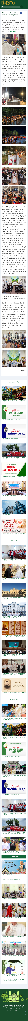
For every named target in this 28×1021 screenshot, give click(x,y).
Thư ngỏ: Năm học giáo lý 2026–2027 (11, 419)
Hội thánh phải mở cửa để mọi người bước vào (13, 936)
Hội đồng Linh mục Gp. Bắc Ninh (10, 898)
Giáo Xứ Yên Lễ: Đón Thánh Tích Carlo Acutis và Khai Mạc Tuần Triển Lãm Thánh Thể (14, 852)
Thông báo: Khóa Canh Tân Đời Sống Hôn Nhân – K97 (14, 534)
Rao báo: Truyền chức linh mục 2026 (11, 438)
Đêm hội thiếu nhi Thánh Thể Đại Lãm (11, 879)
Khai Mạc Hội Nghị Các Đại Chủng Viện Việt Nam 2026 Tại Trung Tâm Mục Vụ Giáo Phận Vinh (14, 655)
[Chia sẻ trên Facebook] (21, 13)
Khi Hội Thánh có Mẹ (7, 874)
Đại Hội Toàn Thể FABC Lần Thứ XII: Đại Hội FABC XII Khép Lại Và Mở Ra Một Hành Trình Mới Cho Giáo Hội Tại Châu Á (14, 675)
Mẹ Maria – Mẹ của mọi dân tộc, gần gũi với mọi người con (14, 401)
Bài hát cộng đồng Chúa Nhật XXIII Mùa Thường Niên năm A (14, 477)
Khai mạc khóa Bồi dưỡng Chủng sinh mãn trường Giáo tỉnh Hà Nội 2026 (14, 560)
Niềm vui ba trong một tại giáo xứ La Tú (12, 917)
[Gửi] (21, 6)
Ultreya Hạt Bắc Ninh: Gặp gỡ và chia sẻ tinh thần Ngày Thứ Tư (14, 776)
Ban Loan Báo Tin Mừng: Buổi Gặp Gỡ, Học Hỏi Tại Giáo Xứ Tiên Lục (14, 496)
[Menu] (26, 7)
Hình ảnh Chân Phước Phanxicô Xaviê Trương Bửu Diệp (14, 693)
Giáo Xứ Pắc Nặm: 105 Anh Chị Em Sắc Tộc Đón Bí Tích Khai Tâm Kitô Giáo (14, 719)
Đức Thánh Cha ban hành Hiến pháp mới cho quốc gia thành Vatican (14, 598)
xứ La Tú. (13, 31)
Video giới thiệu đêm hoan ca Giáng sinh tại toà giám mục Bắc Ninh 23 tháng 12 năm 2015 (14, 975)
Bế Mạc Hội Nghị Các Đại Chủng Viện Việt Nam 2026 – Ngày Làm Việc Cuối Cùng (13, 617)
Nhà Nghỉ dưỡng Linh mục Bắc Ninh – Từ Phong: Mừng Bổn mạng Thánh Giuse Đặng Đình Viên (14, 458)
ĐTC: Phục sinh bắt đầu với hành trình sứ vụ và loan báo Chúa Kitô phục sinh (13, 980)
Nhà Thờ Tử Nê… (6, 514)
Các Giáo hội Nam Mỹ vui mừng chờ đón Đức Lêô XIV (14, 579)
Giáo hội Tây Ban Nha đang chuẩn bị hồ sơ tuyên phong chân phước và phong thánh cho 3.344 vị (14, 636)
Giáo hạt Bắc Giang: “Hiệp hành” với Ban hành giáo (13, 956)
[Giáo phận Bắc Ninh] (8, 3)
